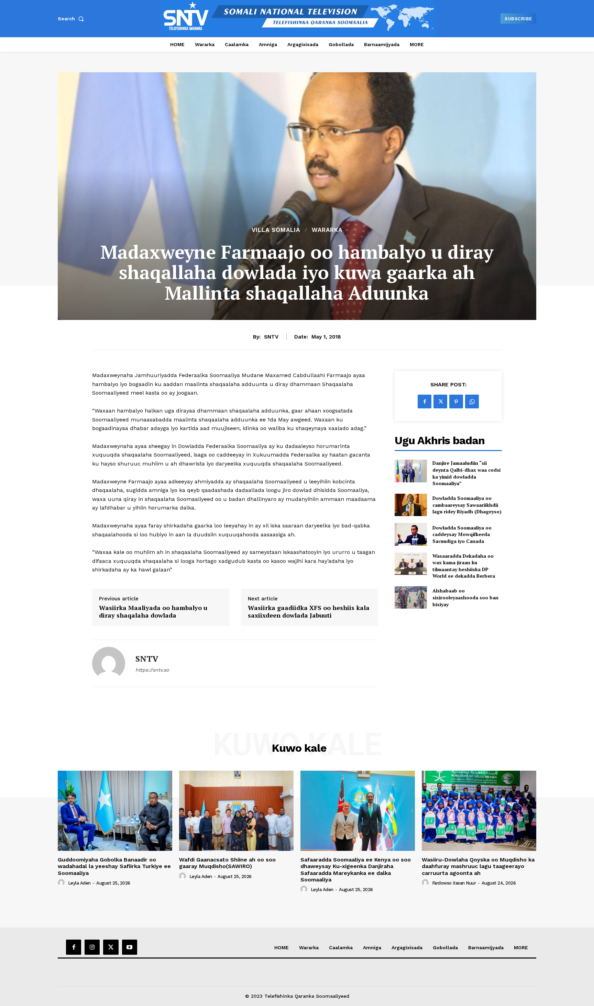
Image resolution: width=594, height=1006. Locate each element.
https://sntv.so (152, 670)
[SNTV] (108, 663)
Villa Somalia (276, 230)
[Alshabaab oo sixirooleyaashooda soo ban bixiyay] (411, 597)
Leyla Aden (79, 883)
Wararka (327, 230)
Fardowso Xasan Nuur (454, 883)
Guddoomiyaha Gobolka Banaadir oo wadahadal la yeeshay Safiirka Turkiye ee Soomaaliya (114, 866)
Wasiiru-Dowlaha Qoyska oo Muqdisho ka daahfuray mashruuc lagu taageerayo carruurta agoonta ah (478, 866)
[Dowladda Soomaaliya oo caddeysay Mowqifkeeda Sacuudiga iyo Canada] (411, 534)
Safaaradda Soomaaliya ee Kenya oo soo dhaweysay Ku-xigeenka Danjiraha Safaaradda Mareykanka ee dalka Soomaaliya (355, 869)
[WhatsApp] (472, 401)
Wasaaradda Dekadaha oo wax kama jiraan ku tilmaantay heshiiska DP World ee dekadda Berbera (463, 566)
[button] (72, 18)
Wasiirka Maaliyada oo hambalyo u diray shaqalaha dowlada (153, 611)
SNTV (271, 337)
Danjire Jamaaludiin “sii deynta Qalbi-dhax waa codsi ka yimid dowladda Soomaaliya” (466, 473)
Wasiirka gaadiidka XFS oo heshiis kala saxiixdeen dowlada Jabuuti (309, 611)
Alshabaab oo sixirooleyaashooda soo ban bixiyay (465, 597)
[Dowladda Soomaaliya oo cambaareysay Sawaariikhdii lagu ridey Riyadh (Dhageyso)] (411, 505)
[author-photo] (62, 883)
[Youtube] (129, 947)
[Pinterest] (456, 401)
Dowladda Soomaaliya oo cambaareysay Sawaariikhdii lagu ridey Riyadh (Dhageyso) (467, 505)
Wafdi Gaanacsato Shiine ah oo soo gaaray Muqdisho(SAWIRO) (227, 862)
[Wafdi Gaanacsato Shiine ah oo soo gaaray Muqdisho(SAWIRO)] (236, 811)
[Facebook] (424, 401)
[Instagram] (92, 947)
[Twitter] (440, 401)
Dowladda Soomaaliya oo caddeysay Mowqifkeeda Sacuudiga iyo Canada (462, 534)
